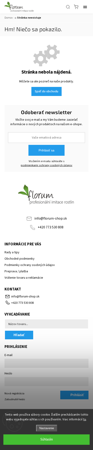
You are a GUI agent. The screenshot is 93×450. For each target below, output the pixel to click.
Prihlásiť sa (46, 150)
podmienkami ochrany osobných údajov (46, 165)
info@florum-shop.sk (50, 218)
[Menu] (85, 6)
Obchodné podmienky (20, 258)
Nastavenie (46, 428)
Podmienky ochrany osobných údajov (30, 265)
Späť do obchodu (46, 91)
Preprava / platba (16, 271)
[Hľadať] (68, 6)
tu (84, 419)
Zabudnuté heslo (15, 399)
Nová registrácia (14, 393)
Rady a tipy (12, 252)
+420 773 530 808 (50, 227)
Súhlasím (46, 439)
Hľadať (19, 335)
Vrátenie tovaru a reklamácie (24, 277)
